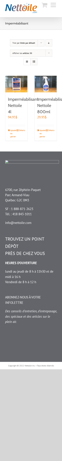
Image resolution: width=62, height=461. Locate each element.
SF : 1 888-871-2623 (19, 209)
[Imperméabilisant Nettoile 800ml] (46, 84)
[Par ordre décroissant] (48, 42)
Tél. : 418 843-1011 (18, 214)
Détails (22, 130)
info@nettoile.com (18, 223)
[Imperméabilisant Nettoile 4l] (16, 84)
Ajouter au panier (13, 133)
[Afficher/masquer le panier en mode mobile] (44, 5)
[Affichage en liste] (33, 61)
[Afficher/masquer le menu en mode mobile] (54, 5)
